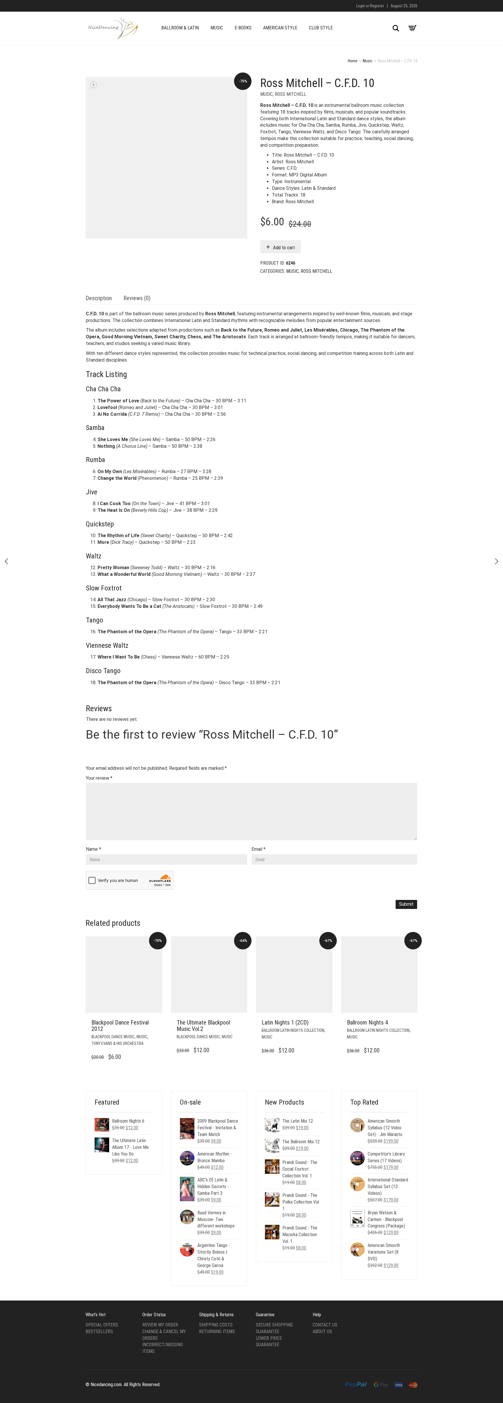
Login (360, 5)
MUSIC (216, 28)
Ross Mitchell (290, 94)
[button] (156, 1022)
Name (93, 849)
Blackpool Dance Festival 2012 (120, 1025)
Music (368, 61)
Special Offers (102, 1325)
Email (258, 849)
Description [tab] (99, 298)
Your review (99, 778)
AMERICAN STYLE (280, 28)
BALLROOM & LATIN (180, 28)
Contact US (325, 1325)
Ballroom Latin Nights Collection (293, 1030)
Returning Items (217, 1331)
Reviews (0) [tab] (136, 298)
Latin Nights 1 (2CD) (285, 1022)
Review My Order (160, 1325)
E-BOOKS (243, 28)
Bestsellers (99, 1331)
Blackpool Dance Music (112, 1036)
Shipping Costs (216, 1325)
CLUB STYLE (321, 28)
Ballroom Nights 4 (367, 1022)
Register (377, 5)
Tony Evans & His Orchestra (117, 1043)
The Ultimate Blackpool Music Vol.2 (203, 1025)
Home (352, 61)
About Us (322, 1331)
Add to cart (284, 247)
